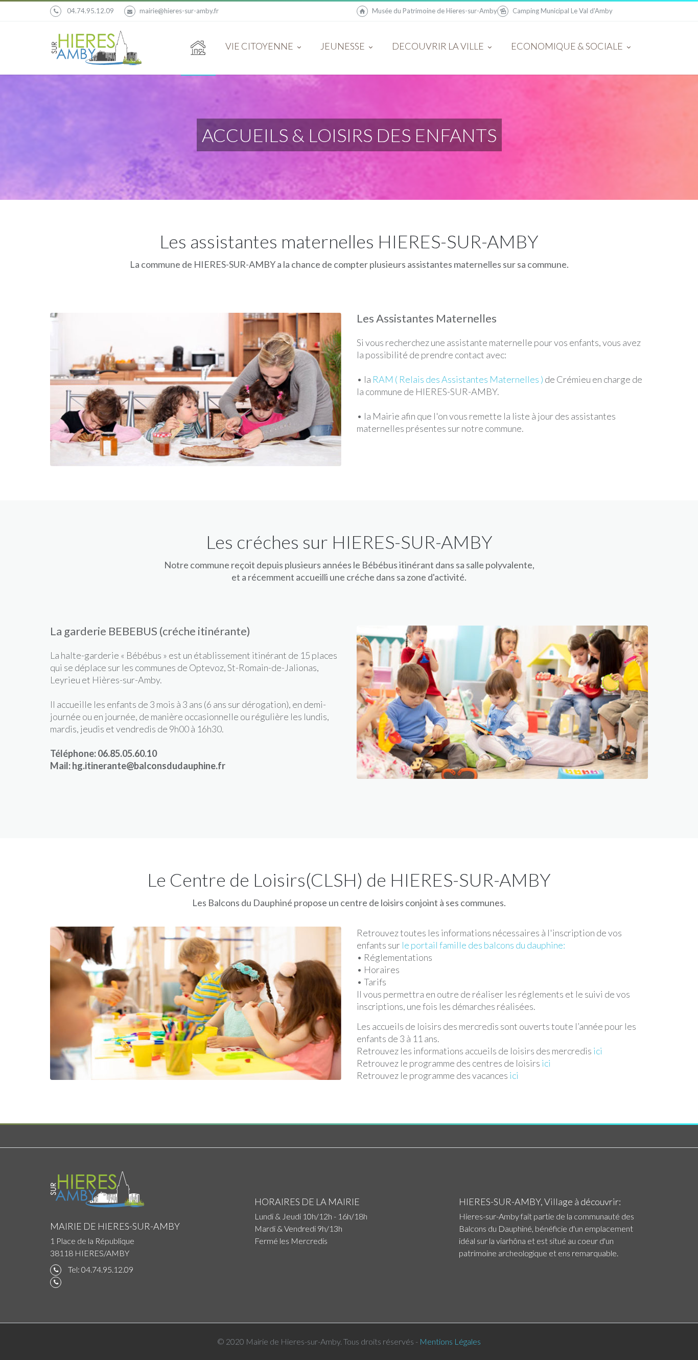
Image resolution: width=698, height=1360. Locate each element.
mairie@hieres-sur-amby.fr (179, 11)
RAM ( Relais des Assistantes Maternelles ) (459, 379)
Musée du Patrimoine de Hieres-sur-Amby (434, 11)
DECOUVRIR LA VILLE (438, 46)
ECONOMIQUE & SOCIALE (567, 46)
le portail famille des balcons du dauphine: (483, 945)
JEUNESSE (343, 46)
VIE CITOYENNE (260, 46)
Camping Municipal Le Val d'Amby (563, 11)
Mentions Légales (450, 1341)
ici (597, 1050)
